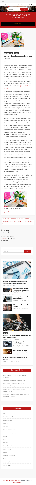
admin (5, 285)
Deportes (5, 423)
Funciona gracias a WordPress (11, 480)
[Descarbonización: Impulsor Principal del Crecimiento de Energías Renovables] (7, 289)
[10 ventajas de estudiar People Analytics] (17, 270)
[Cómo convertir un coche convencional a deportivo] (7, 351)
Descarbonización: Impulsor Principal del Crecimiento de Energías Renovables (21, 290)
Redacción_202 (17, 300)
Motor (5, 333)
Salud (4, 458)
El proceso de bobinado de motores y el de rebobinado (15, 358)
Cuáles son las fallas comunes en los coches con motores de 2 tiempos (17, 336)
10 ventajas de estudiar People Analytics (14, 284)
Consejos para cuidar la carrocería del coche (19, 343)
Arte (4, 413)
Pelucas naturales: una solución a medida (17, 218)
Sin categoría (6, 462)
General (16, 53)
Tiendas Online (7, 465)
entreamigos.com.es (18, 15)
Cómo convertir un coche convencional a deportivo (20, 351)
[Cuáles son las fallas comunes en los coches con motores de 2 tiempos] (17, 322)
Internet (6, 281)
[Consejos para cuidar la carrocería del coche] (7, 344)
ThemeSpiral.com (18, 482)
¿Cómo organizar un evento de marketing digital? (21, 298)
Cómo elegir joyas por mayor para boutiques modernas (15, 376)
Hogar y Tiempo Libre (9, 429)
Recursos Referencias (21, 281)
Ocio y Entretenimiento (9, 446)
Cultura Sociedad (8, 53)
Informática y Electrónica (9, 433)
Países (5, 452)
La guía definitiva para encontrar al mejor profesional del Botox (14, 390)
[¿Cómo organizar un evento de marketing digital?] (7, 298)
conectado (4, 238)
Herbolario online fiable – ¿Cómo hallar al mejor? (17, 221)
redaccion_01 (16, 308)
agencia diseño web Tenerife (10, 212)
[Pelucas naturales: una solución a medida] (7, 307)
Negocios (12, 281)
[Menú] (2, 1)
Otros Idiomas (7, 449)
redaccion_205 (7, 339)
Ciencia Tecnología (8, 417)
